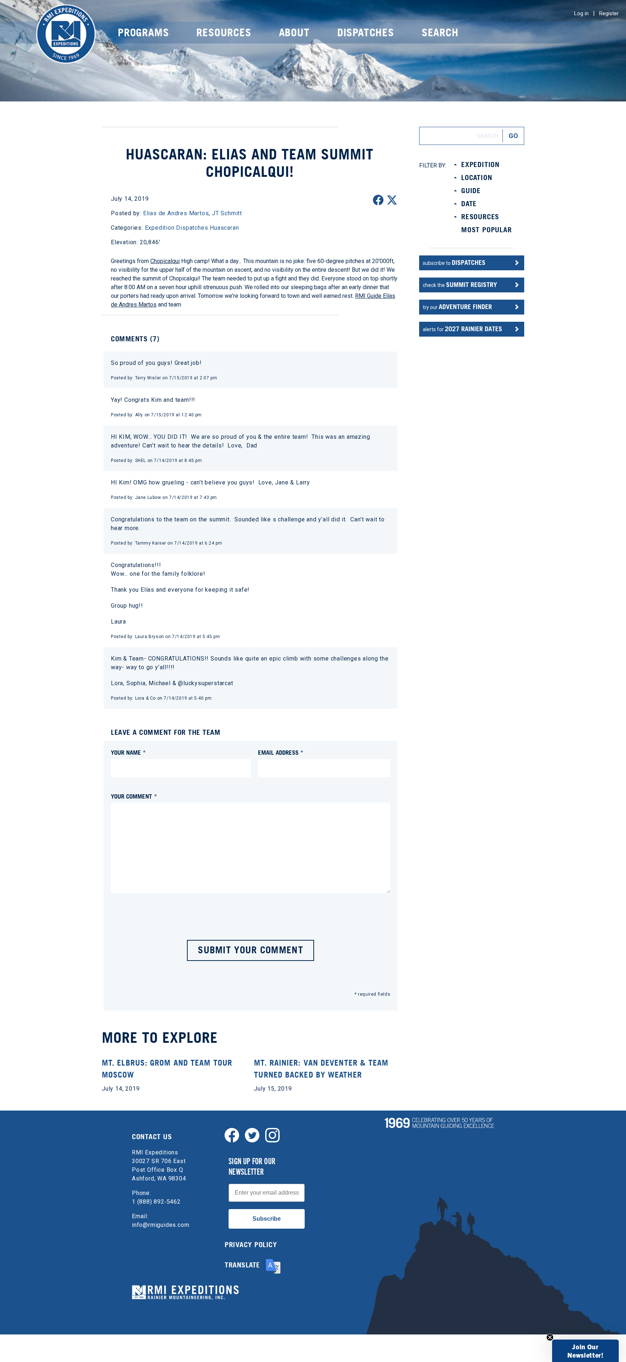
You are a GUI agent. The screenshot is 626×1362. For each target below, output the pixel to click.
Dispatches (365, 32)
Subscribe (267, 1219)
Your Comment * (134, 796)
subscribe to (454, 262)
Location (476, 177)
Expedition (480, 164)
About (294, 32)
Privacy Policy (251, 1244)
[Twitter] (252, 1134)
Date (469, 203)
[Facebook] (232, 1134)
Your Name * (128, 752)
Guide (471, 190)
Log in (581, 13)
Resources (223, 32)
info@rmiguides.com (160, 1224)
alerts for (462, 329)
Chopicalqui (165, 261)
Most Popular (486, 229)
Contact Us (152, 1136)
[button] (585, 1351)
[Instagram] (272, 1134)
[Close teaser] (550, 1337)
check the (460, 284)
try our (457, 307)
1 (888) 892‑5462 (156, 1201)
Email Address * (281, 752)
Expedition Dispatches (176, 227)
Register (609, 13)
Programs (143, 32)
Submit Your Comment (250, 949)
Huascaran (224, 227)
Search (440, 32)
